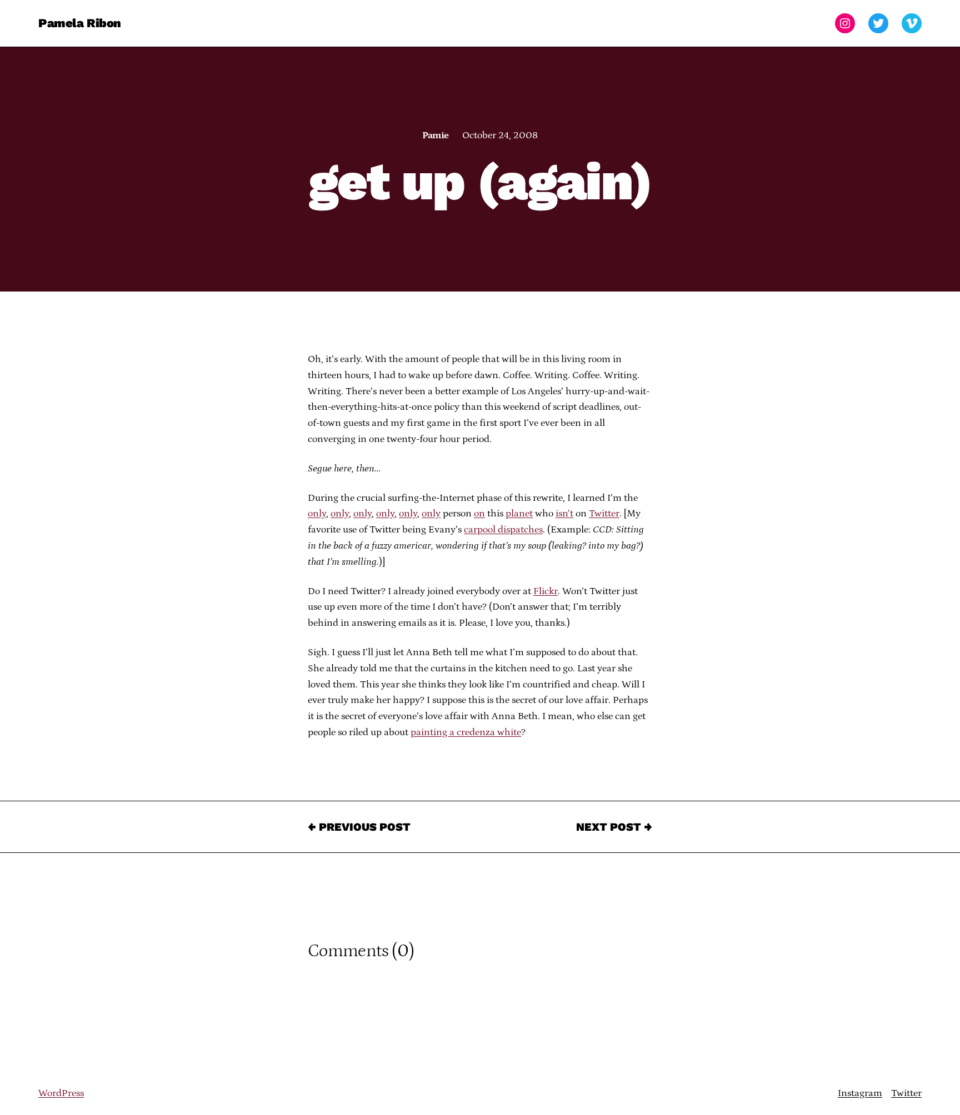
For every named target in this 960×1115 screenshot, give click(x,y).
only (317, 513)
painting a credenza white (466, 732)
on (479, 513)
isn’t (564, 513)
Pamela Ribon (79, 23)
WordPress (61, 1093)
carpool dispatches (503, 529)
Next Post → (614, 826)
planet (519, 513)
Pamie (435, 135)
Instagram (860, 1093)
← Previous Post (359, 826)
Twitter (604, 513)
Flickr (545, 591)
